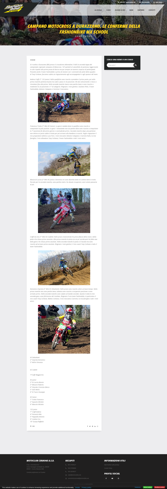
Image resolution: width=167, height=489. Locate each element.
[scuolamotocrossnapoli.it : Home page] (13, 9)
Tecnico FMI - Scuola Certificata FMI (127, 2)
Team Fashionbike (145, 2)
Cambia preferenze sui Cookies (36, 472)
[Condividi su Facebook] (87, 426)
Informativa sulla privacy (111, 465)
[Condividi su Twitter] (90, 426)
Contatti (152, 10)
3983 (33, 426)
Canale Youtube (158, 2)
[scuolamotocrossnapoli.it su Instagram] (118, 478)
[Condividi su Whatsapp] (97, 426)
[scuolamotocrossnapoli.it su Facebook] (106, 478)
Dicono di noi (120, 10)
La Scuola (98, 10)
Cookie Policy (108, 468)
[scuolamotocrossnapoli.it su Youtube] (112, 478)
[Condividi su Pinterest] (92, 426)
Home (78, 36)
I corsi (108, 10)
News (131, 10)
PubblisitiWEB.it (89, 484)
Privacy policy (86, 487)
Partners (141, 10)
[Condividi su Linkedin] (95, 426)
